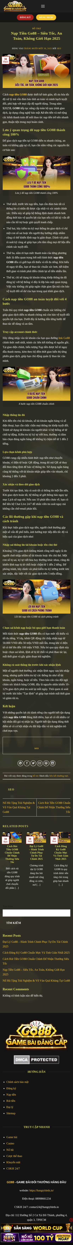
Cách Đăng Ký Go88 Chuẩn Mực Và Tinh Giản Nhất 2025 (60, 852)
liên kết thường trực (58, 776)
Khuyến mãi (13, 1162)
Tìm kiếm (8, 906)
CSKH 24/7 (13, 1168)
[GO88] (20, 6)
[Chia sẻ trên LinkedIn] (52, 763)
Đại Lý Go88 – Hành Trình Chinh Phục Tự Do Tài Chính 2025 (36, 852)
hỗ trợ (36, 28)
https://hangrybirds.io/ (41, 1190)
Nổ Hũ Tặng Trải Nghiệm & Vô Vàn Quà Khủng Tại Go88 (19, 807)
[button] (43, 6)
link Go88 (64, 337)
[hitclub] (36, 1227)
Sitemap (10, 1113)
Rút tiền (10, 1100)
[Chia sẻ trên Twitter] (33, 763)
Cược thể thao (14, 1156)
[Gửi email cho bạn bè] (40, 763)
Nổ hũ (9, 1149)
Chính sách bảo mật (17, 1081)
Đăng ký (11, 1088)
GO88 (10, 1182)
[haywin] (36, 1237)
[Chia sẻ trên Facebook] (27, 763)
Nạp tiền (11, 1094)
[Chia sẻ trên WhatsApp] (20, 763)
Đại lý (9, 1107)
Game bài (11, 1137)
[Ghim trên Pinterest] (46, 763)
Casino (10, 1143)
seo (59, 48)
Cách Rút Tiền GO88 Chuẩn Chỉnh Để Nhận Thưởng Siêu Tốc (53, 807)
